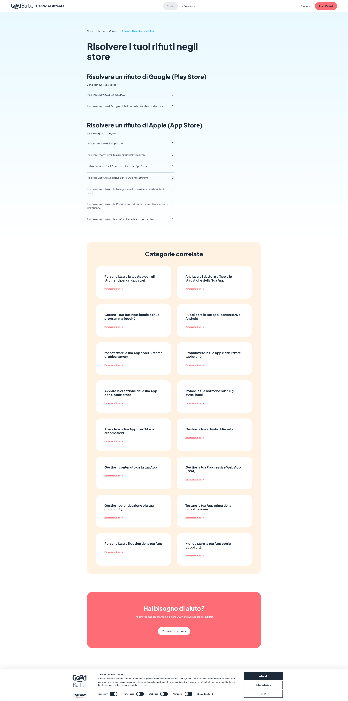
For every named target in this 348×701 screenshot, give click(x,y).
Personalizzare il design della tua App (133, 543)
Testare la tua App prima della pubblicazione (208, 507)
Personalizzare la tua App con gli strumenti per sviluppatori (129, 278)
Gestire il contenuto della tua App (130, 467)
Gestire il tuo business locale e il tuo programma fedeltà (132, 316)
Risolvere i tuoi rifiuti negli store (138, 31)
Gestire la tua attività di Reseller (210, 429)
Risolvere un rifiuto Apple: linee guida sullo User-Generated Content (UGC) (125, 191)
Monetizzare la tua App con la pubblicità (208, 545)
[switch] (140, 694)
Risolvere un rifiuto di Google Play (106, 94)
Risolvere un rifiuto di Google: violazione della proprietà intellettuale (125, 106)
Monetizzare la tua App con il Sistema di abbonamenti (133, 354)
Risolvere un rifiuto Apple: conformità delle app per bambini (120, 219)
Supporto (305, 6)
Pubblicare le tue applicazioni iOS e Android (213, 316)
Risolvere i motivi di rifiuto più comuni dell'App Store (116, 154)
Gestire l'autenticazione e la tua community (129, 507)
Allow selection (263, 685)
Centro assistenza (96, 31)
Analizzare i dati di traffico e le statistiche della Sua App (208, 278)
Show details (203, 694)
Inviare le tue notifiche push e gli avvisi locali (210, 392)
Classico (113, 31)
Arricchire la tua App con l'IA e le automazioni (129, 431)
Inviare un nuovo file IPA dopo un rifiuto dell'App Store (117, 166)
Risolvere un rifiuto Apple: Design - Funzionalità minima (117, 177)
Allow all (263, 676)
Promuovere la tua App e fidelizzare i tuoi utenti (213, 354)
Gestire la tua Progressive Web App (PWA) (213, 469)
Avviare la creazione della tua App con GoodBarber (130, 392)
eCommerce (188, 6)
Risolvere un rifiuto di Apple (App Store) (144, 125)
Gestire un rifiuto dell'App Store (105, 143)
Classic (170, 6)
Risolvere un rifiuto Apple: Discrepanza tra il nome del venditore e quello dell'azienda (127, 206)
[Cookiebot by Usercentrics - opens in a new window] (79, 696)
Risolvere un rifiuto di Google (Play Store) (146, 76)
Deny (263, 694)
